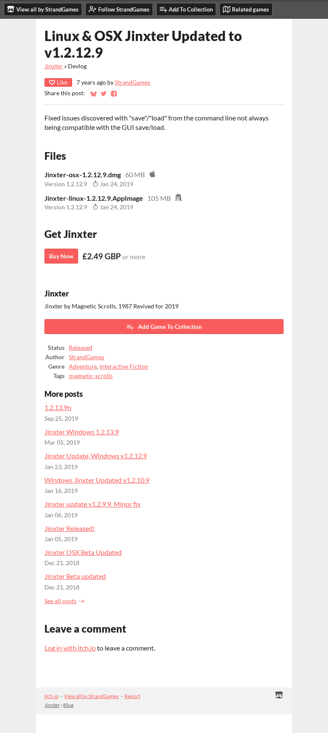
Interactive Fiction (124, 366)
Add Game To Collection (170, 326)
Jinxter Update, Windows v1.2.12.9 (95, 456)
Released (80, 347)
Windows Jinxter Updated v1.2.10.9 (96, 480)
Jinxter (53, 66)
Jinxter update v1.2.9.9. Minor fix (92, 504)
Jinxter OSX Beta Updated (83, 552)
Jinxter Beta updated (75, 576)
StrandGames (132, 82)
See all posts (60, 601)
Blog (68, 705)
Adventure (83, 366)
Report (132, 696)
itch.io (51, 696)
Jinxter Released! (69, 528)
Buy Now (61, 256)
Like (62, 82)
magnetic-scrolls (91, 375)
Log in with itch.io (70, 648)
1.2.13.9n (57, 407)
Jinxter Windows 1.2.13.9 (81, 432)
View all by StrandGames (91, 696)
